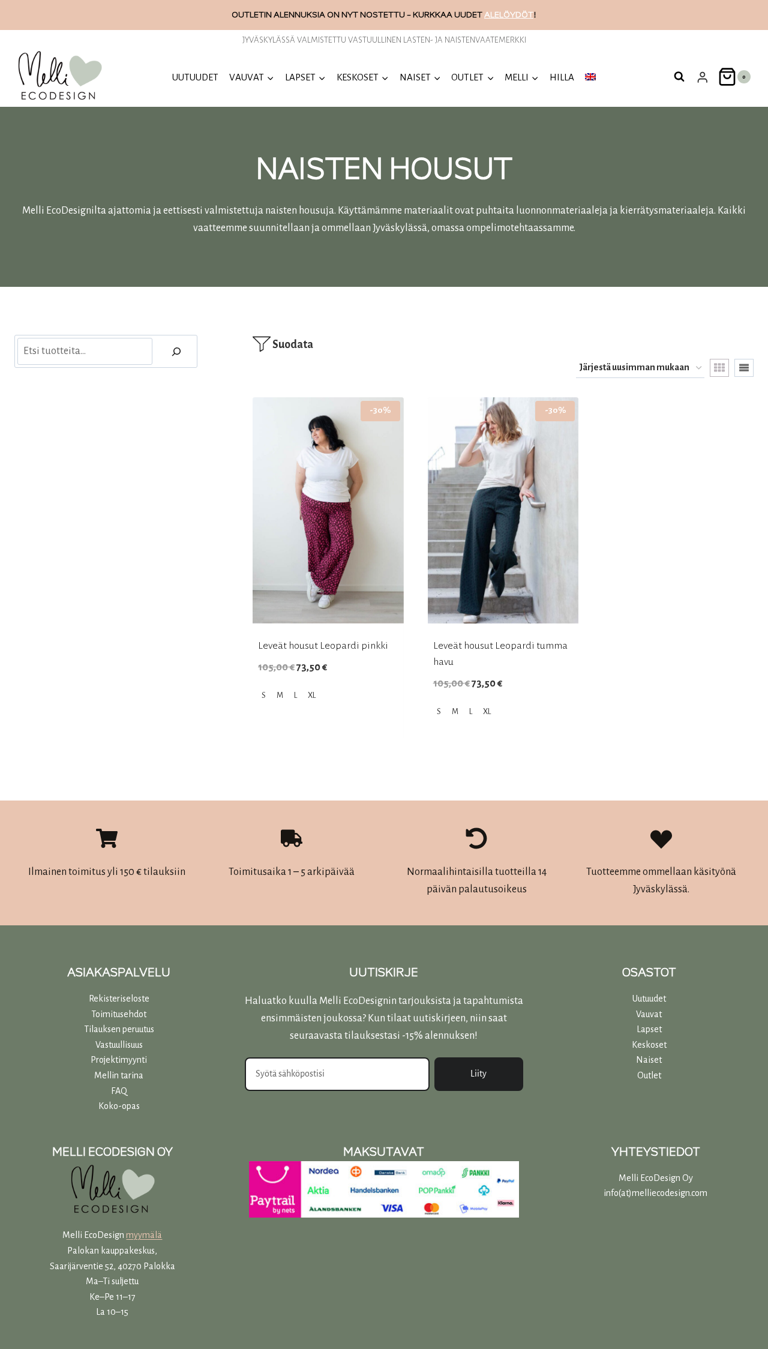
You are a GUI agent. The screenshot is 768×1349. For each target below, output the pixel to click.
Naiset (649, 1060)
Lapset (649, 1029)
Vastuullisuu (117, 1045)
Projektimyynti (119, 1060)
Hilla (562, 77)
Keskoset (649, 1045)
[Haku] (176, 351)
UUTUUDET (195, 77)
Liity (478, 1073)
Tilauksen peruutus (119, 1029)
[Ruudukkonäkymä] (719, 368)
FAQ (119, 1091)
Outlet (649, 1075)
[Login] (702, 77)
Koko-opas (119, 1106)
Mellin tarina (118, 1075)
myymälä (144, 1235)
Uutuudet (649, 998)
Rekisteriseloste (119, 998)
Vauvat (649, 1014)
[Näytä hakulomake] (679, 77)
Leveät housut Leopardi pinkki (323, 645)
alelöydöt (508, 14)
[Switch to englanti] (590, 77)
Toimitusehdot (118, 1014)
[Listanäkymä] (744, 368)
